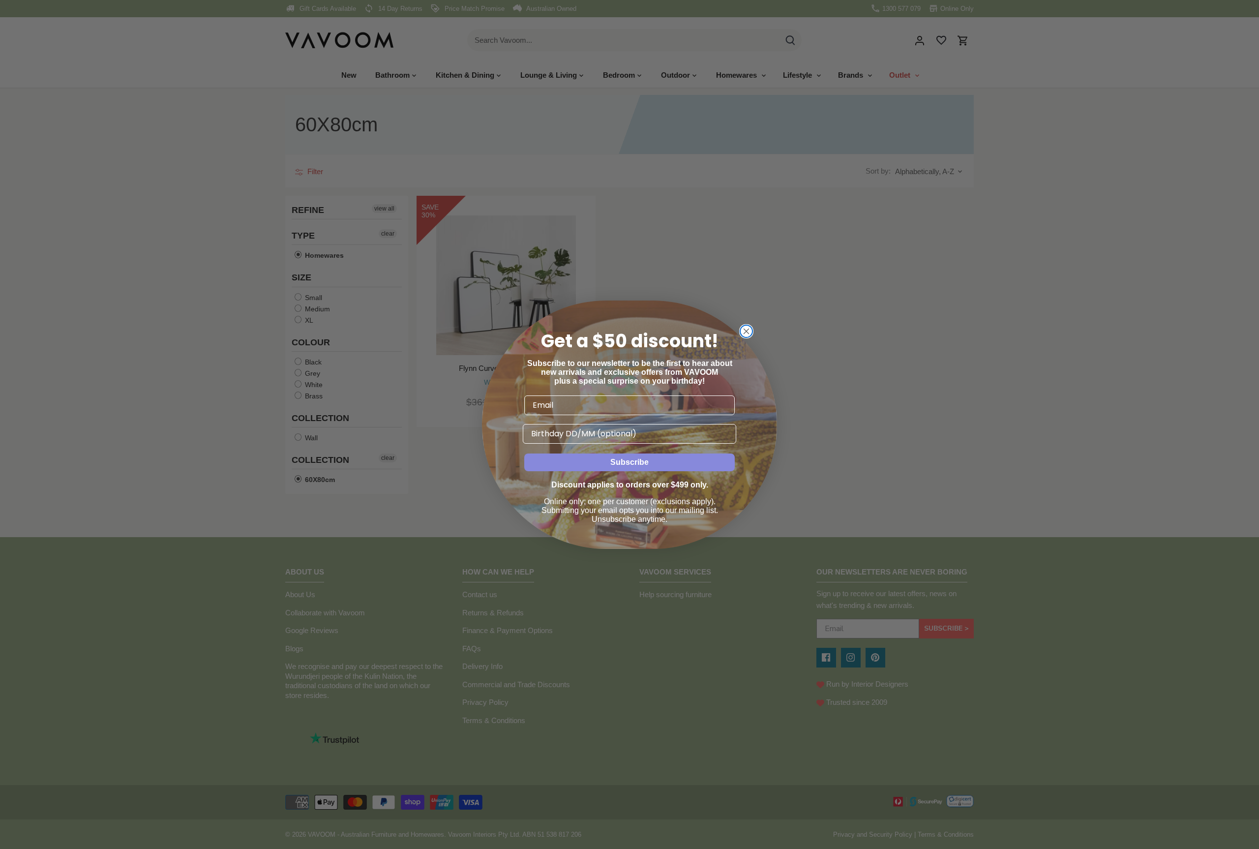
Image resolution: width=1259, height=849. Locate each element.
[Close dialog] (746, 331)
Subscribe (629, 462)
